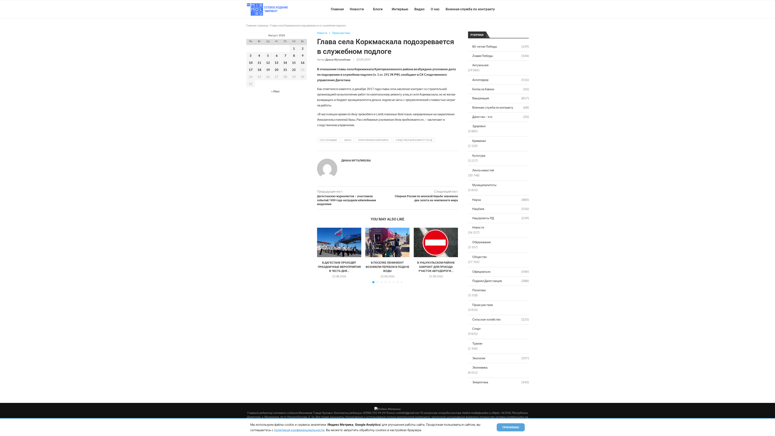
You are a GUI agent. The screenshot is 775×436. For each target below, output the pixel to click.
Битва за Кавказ (500, 89)
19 (268, 69)
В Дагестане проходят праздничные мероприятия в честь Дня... (339, 266)
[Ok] (520, 9)
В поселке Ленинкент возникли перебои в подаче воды (387, 266)
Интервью (400, 9)
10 (250, 62)
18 (259, 69)
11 (259, 62)
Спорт (476, 328)
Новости (357, 9)
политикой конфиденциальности (299, 430)
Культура (478, 155)
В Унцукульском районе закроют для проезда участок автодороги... (436, 266)
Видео (419, 9)
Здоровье (479, 126)
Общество (479, 257)
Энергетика (500, 382)
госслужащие (328, 140)
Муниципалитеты (484, 185)
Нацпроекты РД (500, 218)
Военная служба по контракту (470, 9)
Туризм (477, 343)
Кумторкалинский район (373, 140)
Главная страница (257, 25)
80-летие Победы (500, 46)
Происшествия (482, 305)
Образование (481, 242)
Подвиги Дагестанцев (500, 281)
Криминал (479, 141)
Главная (337, 9)
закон (347, 140)
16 (302, 62)
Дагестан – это (500, 116)
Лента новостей (483, 170)
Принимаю (510, 427)
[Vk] (512, 9)
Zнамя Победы (500, 56)
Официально (500, 271)
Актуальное (480, 65)
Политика (479, 290)
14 (285, 62)
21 (285, 69)
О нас (435, 9)
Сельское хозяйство (500, 319)
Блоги (378, 9)
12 (268, 62)
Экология (500, 358)
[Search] (527, 9)
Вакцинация (500, 98)
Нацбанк (500, 209)
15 (294, 62)
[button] (322, 255)
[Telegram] (516, 9)
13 (276, 62)
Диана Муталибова (337, 59)
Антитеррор (500, 80)
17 (250, 69)
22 (294, 69)
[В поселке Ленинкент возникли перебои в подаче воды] (387, 242)
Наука (500, 199)
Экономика (479, 367)
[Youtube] (508, 9)
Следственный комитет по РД (414, 140)
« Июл (275, 91)
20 (276, 69)
